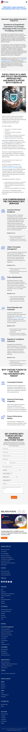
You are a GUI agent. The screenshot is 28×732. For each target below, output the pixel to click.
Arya (3, 142)
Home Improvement (6, 599)
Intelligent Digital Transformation (9, 663)
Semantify (3, 617)
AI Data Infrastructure (6, 609)
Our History (3, 551)
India (2, 692)
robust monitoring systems (19, 317)
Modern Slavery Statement (12, 730)
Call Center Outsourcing (7, 631)
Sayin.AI (3, 615)
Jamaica (3, 717)
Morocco (3, 686)
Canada (3, 715)
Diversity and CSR (5, 561)
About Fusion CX (5, 549)
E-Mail (2, 642)
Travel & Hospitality (6, 595)
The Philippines (4, 694)
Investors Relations (6, 575)
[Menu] (26, 2)
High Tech (3, 591)
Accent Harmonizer (6, 611)
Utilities (3, 601)
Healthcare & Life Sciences (7, 593)
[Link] (5, 2)
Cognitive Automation (6, 665)
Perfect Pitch (4, 667)
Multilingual (4, 651)
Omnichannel (4, 653)
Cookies (19, 730)
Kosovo (3, 687)
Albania (3, 684)
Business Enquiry (5, 571)
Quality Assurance (5, 655)
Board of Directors (5, 555)
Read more (4, 537)
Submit (13, 497)
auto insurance (22, 59)
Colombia (3, 719)
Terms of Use (24, 728)
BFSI (2, 589)
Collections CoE (5, 644)
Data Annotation (5, 662)
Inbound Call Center (6, 633)
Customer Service (5, 629)
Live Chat (3, 638)
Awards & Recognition (6, 557)
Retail (2, 597)
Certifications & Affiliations (7, 559)
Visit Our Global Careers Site (8, 673)
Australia (3, 696)
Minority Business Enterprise (8, 563)
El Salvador (4, 721)
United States (4, 714)
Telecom (3, 603)
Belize (2, 723)
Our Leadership (4, 553)
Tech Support (4, 636)
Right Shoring (4, 649)
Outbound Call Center (6, 634)
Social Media (4, 640)
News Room (4, 564)
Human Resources (5, 573)
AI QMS (3, 613)
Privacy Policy (19, 728)
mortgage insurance (6, 60)
